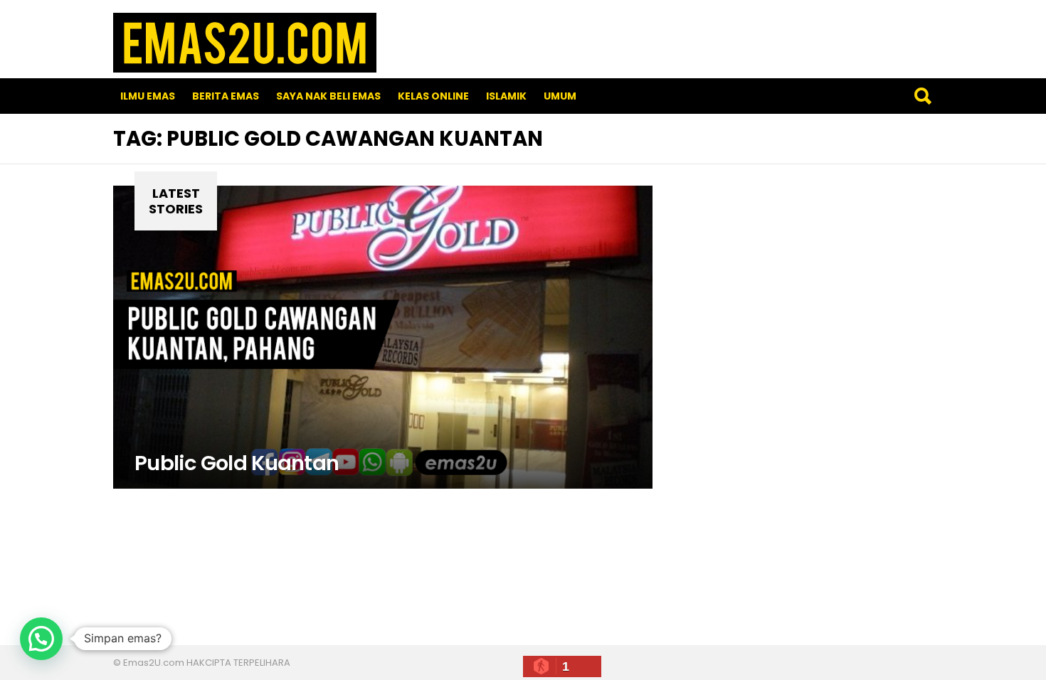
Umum (560, 96)
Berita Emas (225, 96)
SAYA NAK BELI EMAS (328, 96)
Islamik (506, 96)
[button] (41, 638)
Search (922, 96)
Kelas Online (433, 96)
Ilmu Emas (147, 96)
